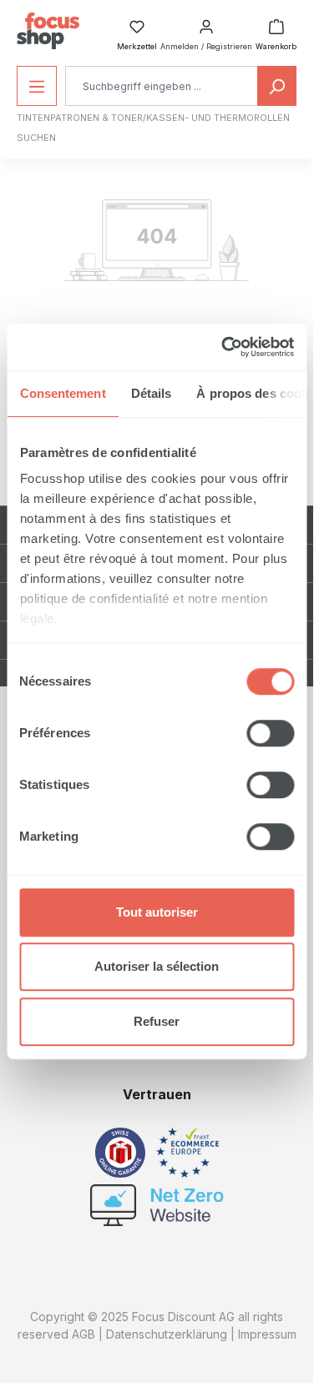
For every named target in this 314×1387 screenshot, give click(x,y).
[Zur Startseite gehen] (48, 31)
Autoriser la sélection (156, 966)
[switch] (270, 733)
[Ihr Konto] (206, 22)
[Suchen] (276, 86)
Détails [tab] (150, 393)
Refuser (157, 1021)
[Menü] (37, 86)
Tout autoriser (157, 912)
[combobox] (161, 86)
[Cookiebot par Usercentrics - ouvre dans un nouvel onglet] (223, 347)
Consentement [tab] (62, 393)
